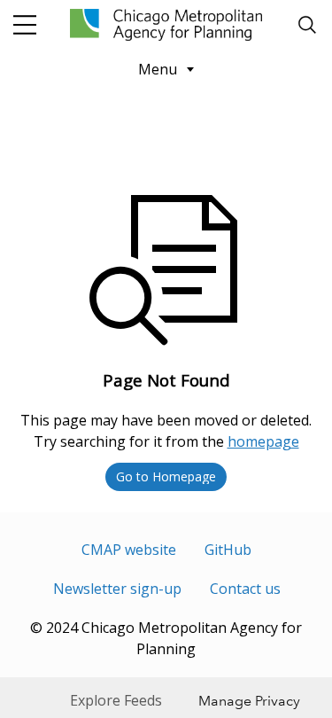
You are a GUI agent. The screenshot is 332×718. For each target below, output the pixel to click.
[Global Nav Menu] (25, 25)
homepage (263, 441)
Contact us (245, 588)
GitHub (228, 549)
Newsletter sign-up (117, 588)
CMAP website (128, 549)
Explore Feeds (116, 700)
